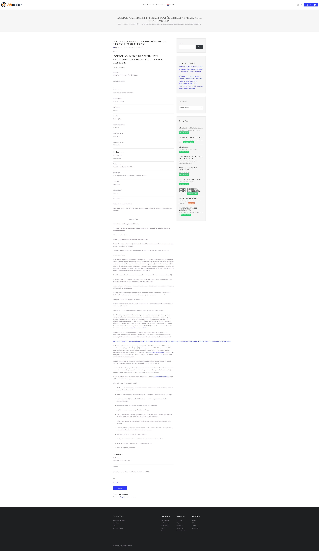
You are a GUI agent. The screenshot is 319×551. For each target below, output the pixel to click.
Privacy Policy (180, 528)
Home (194, 520)
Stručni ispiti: (116, 172)
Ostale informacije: (118, 199)
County (126, 24)
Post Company (164, 525)
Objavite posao (310, 5)
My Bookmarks (165, 523)
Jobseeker (119, 545)
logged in (122, 497)
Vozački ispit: (116, 181)
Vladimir (119, 47)
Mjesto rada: (116, 72)
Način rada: (116, 107)
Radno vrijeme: (117, 98)
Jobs (114, 525)
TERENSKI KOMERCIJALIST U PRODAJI (191, 67)
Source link (116, 483)
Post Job (163, 528)
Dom (144, 4)
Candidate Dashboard (119, 520)
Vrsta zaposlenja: (117, 90)
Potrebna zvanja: (117, 155)
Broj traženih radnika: (119, 81)
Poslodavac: (116, 458)
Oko (154, 4)
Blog (178, 523)
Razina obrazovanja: (118, 164)
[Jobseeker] (11, 4)
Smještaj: (115, 116)
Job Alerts (116, 523)
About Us (179, 520)
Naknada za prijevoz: (119, 124)
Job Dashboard (165, 520)
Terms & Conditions (182, 530)
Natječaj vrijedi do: (118, 142)
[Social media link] (204, 545)
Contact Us (179, 525)
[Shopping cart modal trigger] (298, 5)
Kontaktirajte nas (160, 4)
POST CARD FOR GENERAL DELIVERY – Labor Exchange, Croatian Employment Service (191, 72)
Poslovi (149, 4)
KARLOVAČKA (135, 24)
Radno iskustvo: (117, 190)
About (194, 525)
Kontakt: (115, 466)
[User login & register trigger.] (301, 5)
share (120, 488)
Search (180, 43)
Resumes (163, 530)
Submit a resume (118, 528)
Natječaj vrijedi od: (118, 133)
